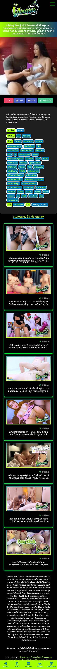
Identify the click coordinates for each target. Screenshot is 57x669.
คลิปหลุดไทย (31, 175)
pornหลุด (33, 195)
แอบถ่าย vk (28, 141)
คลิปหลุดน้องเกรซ (29, 183)
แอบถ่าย (39, 141)
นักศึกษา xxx (12, 162)
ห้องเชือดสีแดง (27, 150)
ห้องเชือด (40, 150)
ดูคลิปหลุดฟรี (35, 162)
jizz (41, 195)
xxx (18, 136)
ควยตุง (22, 167)
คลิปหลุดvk (28, 187)
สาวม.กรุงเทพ (24, 154)
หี (15, 154)
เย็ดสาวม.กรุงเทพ (14, 146)
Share (20, 100)
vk (18, 195)
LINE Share (46, 100)
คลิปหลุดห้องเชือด (15, 179)
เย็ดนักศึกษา (29, 146)
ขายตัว (20, 191)
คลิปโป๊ (22, 171)
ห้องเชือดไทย (13, 150)
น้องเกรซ (29, 158)
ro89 (24, 195)
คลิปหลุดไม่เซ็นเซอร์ (15, 175)
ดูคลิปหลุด (12, 167)
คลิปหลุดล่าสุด (13, 183)
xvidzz (37, 191)
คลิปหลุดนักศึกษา (14, 187)
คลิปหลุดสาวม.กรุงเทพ (34, 179)
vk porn (11, 195)
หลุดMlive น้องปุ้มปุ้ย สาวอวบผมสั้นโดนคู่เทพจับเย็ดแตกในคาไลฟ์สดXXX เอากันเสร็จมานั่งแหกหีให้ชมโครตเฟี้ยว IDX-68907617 (28, 304)
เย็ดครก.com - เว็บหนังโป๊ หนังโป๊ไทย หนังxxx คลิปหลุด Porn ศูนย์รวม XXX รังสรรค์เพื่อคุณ (30, 658)
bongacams (13, 200)
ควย (29, 167)
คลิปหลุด (26, 136)
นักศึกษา (23, 162)
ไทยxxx (18, 141)
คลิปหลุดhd (41, 187)
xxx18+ (29, 191)
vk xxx (45, 191)
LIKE (9, 100)
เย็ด (38, 146)
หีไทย (10, 154)
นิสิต (38, 158)
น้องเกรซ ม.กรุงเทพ (15, 158)
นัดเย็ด (45, 158)
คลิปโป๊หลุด (12, 171)
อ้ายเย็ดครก (18, 204)
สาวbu (35, 154)
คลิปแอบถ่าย (33, 171)
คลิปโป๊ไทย (38, 167)
